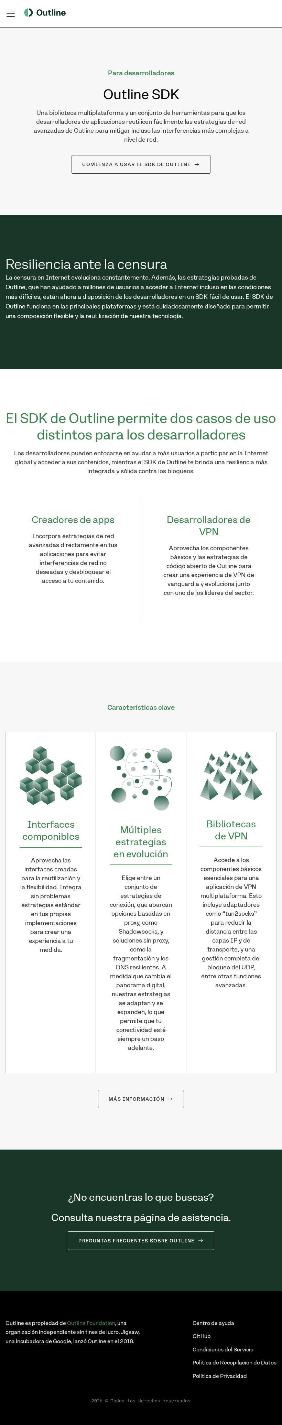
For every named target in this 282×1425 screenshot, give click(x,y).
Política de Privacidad (220, 1376)
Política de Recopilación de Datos (234, 1362)
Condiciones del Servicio (223, 1349)
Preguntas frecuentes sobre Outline (136, 1241)
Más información (136, 1099)
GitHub (202, 1336)
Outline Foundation (91, 1323)
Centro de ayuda (213, 1323)
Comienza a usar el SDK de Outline (136, 164)
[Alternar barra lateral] (11, 14)
